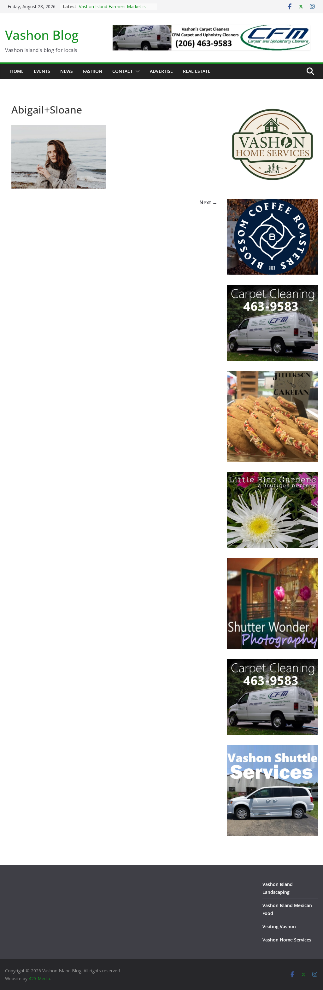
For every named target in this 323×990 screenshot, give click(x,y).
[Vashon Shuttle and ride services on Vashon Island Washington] (272, 749)
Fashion (92, 71)
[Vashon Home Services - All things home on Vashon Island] (272, 102)
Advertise (161, 71)
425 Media (39, 978)
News (66, 71)
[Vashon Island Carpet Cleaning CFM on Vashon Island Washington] (272, 289)
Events (42, 71)
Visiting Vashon (279, 926)
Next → (208, 202)
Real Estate (196, 71)
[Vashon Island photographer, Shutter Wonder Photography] (272, 562)
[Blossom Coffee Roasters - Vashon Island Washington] (272, 203)
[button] (136, 71)
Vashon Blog (42, 35)
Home (17, 71)
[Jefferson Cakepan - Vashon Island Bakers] (272, 375)
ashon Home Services (288, 940)
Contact (122, 71)
